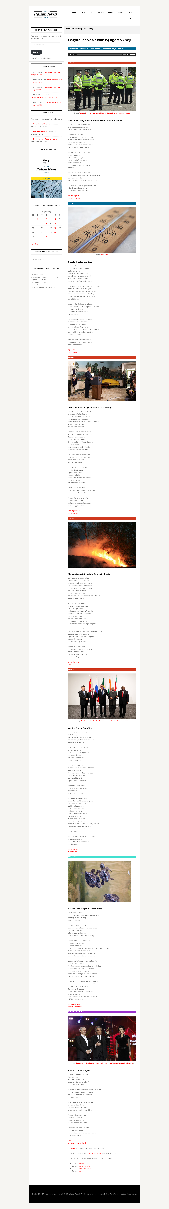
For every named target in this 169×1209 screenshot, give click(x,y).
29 (37, 236)
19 (55, 228)
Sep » (37, 244)
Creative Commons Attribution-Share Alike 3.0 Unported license (107, 113)
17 (46, 228)
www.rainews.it (73, 352)
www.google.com (74, 198)
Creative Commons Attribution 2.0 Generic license (110, 721)
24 (46, 232)
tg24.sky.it (71, 350)
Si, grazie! (36, 52)
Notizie (78, 1179)
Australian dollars (85, 1168)
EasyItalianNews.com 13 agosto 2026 (44, 97)
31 (46, 236)
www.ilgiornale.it (74, 511)
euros (81, 1171)
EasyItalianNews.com (45, 14)
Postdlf (81, 113)
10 (46, 223)
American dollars (85, 1166)
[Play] (71, 54)
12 (55, 223)
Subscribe (71, 1148)
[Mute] (128, 54)
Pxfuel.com (104, 254)
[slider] (132, 54)
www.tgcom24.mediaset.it (77, 1143)
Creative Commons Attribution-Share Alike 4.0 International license (109, 1063)
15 (37, 228)
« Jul (32, 244)
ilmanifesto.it (72, 852)
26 (55, 232)
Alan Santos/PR (86, 721)
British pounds (84, 1163)
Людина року (80, 1063)
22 (37, 232)
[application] (102, 54)
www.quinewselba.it (75, 1007)
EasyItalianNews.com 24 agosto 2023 (99, 40)
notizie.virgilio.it (73, 196)
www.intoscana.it (74, 1004)
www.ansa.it (72, 664)
